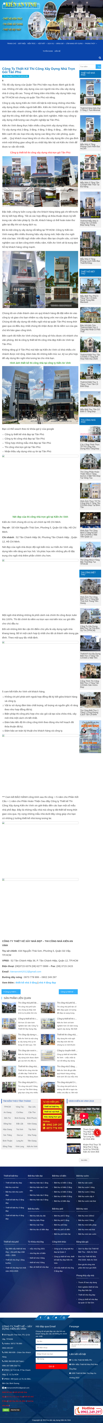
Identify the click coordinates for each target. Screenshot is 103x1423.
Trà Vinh (19, 1129)
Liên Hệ (57, 51)
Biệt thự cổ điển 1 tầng (63, 1183)
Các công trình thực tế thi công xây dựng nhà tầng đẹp (90, 447)
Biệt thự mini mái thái (86, 1229)
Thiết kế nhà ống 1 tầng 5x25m (15, 1261)
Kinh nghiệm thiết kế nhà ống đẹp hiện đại (88, 1288)
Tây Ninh (32, 1129)
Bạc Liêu (32, 1107)
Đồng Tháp (7, 1146)
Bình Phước (32, 1118)
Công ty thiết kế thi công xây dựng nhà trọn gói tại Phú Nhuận (28, 1019)
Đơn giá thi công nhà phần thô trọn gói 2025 (87, 1266)
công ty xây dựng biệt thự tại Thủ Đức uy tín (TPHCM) (90, 628)
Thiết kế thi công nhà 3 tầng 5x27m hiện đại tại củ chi (67, 1035)
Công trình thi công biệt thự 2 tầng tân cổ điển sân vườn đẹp (89, 684)
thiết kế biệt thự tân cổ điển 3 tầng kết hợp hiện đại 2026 (90, 357)
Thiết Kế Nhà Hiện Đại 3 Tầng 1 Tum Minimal (90, 109)
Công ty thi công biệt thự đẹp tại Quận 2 (63, 1250)
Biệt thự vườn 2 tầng (86, 1192)
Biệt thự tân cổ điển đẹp (39, 1229)
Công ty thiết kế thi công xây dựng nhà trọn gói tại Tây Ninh (69, 992)
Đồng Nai (7, 1124)
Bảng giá (60, 43)
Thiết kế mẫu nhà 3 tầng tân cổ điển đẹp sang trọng (89, 223)
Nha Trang (32, 1135)
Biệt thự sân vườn (85, 1183)
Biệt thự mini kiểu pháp (87, 1225)
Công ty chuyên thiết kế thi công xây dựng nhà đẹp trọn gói (67, 1051)
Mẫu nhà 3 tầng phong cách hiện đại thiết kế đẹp (90, 261)
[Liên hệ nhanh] (88, 1410)
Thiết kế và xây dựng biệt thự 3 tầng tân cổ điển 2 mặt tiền (90, 656)
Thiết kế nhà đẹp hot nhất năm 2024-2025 (16, 1269)
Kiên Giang (32, 1124)
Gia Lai (20, 1135)
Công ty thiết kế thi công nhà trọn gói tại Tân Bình (13, 992)
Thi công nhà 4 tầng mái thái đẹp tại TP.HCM (90, 562)
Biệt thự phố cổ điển (62, 1229)
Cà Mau (19, 1112)
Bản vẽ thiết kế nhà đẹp (39, 1267)
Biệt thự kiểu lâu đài (37, 1216)
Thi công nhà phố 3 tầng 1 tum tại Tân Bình (28, 1082)
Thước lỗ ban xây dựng (87, 1282)
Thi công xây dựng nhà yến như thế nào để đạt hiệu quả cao (28, 1035)
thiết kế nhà (7, 1392)
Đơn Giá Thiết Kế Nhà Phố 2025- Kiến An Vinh (87, 1258)
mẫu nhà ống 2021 (37, 1249)
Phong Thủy (90, 43)
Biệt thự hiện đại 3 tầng (39, 1200)
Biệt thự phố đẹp (60, 1225)
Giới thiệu (22, 43)
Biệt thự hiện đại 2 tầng (39, 1195)
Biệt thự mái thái (12, 1187)
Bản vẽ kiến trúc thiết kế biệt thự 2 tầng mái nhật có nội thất (90, 328)
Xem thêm (84, 1160)
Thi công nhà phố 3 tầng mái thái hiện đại (67, 1082)
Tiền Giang (32, 1141)
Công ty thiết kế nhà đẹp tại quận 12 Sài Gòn (88, 1301)
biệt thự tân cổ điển (17, 1401)
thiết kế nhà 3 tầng (26, 982)
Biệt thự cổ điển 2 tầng (63, 1187)
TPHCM (7, 1107)
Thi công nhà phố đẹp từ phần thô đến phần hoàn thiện (28, 1003)
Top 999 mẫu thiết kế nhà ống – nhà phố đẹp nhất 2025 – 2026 (16, 1252)
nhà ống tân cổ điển (38, 1253)
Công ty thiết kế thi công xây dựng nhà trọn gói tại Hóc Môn (67, 1019)
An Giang (7, 1112)
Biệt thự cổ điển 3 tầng (63, 1192)
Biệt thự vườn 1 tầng (86, 1187)
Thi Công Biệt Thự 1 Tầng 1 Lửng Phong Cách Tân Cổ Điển (89, 712)
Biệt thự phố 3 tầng (61, 1220)
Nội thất (41, 43)
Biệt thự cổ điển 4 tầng (63, 1196)
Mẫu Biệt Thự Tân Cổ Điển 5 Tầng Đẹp (90, 410)
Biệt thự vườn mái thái (87, 1201)
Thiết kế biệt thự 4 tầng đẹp (15, 1217)
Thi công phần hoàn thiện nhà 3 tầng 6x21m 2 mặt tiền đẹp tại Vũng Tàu (90, 475)
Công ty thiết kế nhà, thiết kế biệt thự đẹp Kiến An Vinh (64, 1259)
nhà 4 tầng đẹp (47, 982)
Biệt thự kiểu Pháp (37, 1220)
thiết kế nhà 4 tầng (37, 1258)
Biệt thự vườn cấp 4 (86, 1196)
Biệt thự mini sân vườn (87, 1234)
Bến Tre (7, 1118)
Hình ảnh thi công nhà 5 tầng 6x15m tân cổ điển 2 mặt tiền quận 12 (88, 534)
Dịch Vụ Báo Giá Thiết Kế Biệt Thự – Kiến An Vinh (88, 1250)
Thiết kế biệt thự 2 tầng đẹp (15, 1201)
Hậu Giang (7, 1129)
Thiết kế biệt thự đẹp (14, 1183)
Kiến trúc (32, 43)
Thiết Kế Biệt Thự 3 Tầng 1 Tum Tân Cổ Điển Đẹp (89, 384)
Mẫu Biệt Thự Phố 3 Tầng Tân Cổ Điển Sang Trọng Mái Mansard (89, 299)
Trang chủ (11, 43)
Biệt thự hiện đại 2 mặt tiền (39, 1189)
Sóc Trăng (7, 1135)
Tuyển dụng (48, 51)
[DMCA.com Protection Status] (11, 1410)
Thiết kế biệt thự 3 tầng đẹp (15, 1209)
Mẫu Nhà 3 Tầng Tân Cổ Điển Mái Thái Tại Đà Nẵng (89, 185)
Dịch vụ (51, 43)
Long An (19, 1141)
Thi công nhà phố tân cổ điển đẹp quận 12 (67, 1003)
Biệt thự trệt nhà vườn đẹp (14, 1193)
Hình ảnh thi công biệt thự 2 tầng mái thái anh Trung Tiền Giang (89, 600)
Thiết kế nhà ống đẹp (86, 1295)
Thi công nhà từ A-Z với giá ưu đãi (15, 76)
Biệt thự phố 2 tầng (61, 1216)
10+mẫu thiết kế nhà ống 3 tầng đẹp (64, 1269)
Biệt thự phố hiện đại (62, 1234)
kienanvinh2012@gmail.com (25, 971)
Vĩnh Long (20, 1146)
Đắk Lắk (19, 1124)
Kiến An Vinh (32, 1146)
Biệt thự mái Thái (36, 1225)
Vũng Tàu (20, 1107)
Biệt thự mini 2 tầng (86, 1220)
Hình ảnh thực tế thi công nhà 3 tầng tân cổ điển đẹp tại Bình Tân (90, 504)
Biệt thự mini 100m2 (86, 1216)
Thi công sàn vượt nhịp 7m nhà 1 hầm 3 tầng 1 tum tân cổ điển (28, 1051)
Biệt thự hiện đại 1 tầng (39, 1183)
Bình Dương (20, 1118)
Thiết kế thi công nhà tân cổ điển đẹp (28, 1067)
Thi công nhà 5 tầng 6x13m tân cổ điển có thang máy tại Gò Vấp (67, 1067)
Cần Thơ (32, 1112)
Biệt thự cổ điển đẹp (62, 1201)
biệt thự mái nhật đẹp (14, 1397)
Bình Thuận (7, 1141)
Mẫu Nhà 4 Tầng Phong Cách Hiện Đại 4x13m (90, 146)
